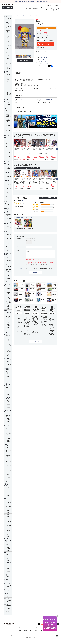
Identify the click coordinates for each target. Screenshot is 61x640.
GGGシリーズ (8, 449)
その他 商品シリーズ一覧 (8, 96)
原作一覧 (7, 614)
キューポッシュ (8, 322)
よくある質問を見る (35, 341)
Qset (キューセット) (8, 295)
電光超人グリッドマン (8, 59)
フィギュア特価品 (8, 19)
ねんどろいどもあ (8, 528)
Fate (6, 57)
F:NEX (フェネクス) (8, 416)
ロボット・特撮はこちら (8, 586)
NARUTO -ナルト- (8, 64)
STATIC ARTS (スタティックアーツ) (8, 337)
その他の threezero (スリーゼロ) (8, 378)
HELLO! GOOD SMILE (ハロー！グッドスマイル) (9, 270)
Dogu (42, 59)
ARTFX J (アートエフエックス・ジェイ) (8, 317)
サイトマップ (50, 635)
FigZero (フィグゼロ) (8, 372)
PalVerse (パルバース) (8, 388)
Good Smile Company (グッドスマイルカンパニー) (8, 520)
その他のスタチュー (8, 177)
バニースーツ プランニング (8, 66)
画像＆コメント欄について (27, 200)
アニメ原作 (8, 104)
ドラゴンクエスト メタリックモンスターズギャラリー (8, 341)
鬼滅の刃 (7, 41)
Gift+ (7, 89)
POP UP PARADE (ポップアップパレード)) (8, 266)
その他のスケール (8, 158)
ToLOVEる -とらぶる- (8, 488)
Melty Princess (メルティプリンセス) (8, 451)
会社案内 (9, 635)
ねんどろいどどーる (8, 86)
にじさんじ (8, 216)
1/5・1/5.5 (7, 141)
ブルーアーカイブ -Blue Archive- (8, 36)
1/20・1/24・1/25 (8, 154)
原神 (6, 52)
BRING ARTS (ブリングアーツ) (8, 345)
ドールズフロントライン (8, 61)
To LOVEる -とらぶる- (9, 31)
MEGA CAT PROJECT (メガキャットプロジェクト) (8, 456)
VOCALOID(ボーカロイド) (8, 44)
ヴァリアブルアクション (8, 474)
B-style (7, 81)
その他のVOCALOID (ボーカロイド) (9, 227)
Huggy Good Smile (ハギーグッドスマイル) (8, 298)
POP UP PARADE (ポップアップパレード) (8, 302)
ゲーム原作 (8, 102)
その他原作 (8, 105)
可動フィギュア (8, 363)
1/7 (6, 144)
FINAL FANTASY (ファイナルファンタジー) (8, 348)
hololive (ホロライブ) (9, 215)
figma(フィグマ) (9, 87)
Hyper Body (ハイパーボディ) (8, 293)
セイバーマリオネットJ (48, 99)
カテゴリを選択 (6, 7)
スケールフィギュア (8, 273)
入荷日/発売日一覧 (8, 606)
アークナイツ (8, 51)
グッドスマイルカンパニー (47, 54)
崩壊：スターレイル (8, 46)
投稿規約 (22, 268)
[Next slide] (34, 36)
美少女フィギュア (8, 182)
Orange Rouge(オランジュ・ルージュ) (8, 93)
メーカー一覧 (8, 608)
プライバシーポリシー (18, 635)
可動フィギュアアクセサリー (8, 576)
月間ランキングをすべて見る (33, 167)
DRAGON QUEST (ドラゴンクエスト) (8, 351)
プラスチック (44, 57)
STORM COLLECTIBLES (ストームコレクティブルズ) (8, 124)
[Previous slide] (15, 36)
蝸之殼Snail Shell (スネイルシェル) (8, 120)
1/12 (6, 150)
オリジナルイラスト (8, 24)
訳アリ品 (7, 581)
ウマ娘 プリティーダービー (8, 33)
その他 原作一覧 (8, 68)
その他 (7, 250)
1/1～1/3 (7, 138)
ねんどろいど (8, 74)
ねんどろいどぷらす (8, 531)
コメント (18, 250)
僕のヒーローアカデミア (8, 49)
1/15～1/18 (8, 152)
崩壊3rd (7, 192)
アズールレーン (8, 26)
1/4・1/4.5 (7, 140)
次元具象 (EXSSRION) (8, 115)
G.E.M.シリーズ (8, 461)
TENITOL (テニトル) (8, 413)
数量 (38, 40)
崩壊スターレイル (8, 198)
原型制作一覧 (8, 610)
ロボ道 (7, 373)
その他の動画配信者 (8, 219)
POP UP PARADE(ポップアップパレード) (8, 78)
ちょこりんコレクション (8, 466)
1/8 (6, 146)
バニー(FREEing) (7, 83)
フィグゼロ (8, 112)
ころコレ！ (8, 390)
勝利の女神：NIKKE (8, 28)
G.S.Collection (8, 90)
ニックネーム (19, 246)
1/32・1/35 (8, 156)
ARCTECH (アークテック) (8, 117)
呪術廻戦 (7, 54)
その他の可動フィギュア (8, 132)
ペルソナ (7, 55)
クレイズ (7, 167)
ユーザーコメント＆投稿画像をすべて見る (48, 197)
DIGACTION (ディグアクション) (8, 128)
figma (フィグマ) (8, 110)
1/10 (6, 149)
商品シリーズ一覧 (8, 612)
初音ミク (7, 225)
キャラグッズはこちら (8, 595)
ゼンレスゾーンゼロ (8, 39)
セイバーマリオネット (46, 63)
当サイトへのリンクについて (40, 635)
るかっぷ (7, 76)
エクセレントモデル (8, 469)
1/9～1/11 (7, 147)
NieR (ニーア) (8, 354)
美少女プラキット (8, 165)
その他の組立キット (8, 169)
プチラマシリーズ (8, 463)
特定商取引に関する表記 (28, 635)
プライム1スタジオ (9, 175)
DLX (6, 375)
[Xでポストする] (49, 66)
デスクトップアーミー (8, 471)
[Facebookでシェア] (52, 66)
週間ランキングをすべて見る (19, 167)
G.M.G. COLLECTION (8, 459)
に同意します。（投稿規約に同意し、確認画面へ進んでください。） (36, 268)
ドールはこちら (8, 590)
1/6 (6, 143)
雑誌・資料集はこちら (8, 601)
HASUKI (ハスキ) (9, 130)
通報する (52, 230)
